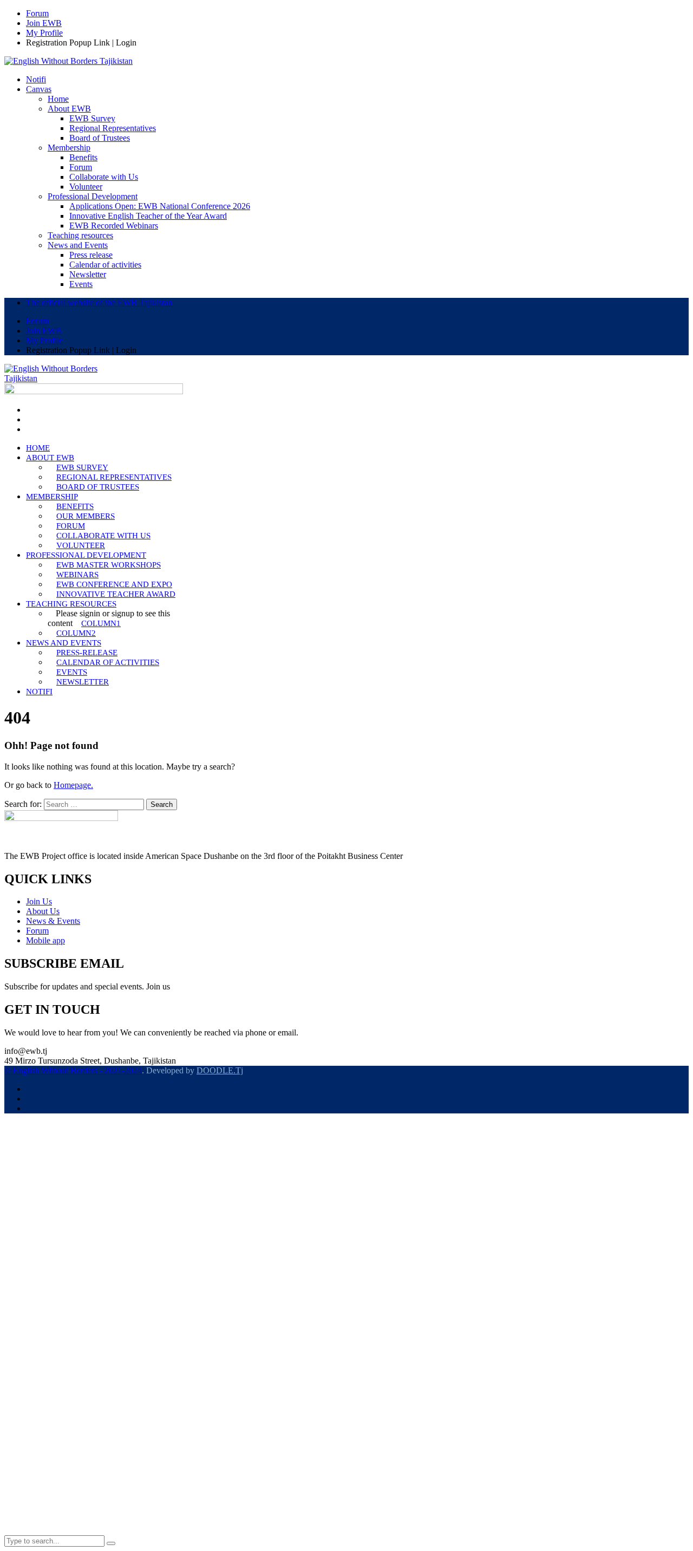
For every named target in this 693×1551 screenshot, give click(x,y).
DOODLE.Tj (220, 1070)
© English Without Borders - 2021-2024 (73, 1070)
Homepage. (73, 785)
